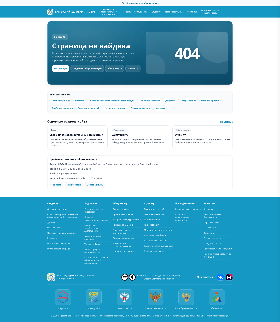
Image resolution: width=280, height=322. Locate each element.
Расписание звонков (115, 108)
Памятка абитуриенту (123, 238)
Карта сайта (209, 232)
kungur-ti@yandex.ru (67, 173)
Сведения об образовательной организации (111, 100)
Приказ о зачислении (123, 224)
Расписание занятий (88, 108)
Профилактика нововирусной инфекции (218, 255)
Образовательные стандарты (61, 232)
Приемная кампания (123, 214)
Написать (56, 184)
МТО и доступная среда (58, 248)
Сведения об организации (87, 68)
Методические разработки (188, 209)
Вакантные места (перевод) (92, 237)
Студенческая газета (154, 251)
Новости (127, 11)
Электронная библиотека (156, 235)
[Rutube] (229, 277)
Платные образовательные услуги (96, 218)
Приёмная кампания (62, 108)
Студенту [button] (156, 11)
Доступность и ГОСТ (213, 243)
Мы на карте (210, 227)
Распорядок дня (151, 224)
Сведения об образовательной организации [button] (108, 11)
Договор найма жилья (123, 251)
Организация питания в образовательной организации (96, 260)
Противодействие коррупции (218, 248)
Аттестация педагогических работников (182, 217)
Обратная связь (95, 184)
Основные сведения (150, 100)
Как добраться (74, 184)
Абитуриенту (114, 68)
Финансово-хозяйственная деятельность (91, 228)
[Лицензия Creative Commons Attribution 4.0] (128, 277)
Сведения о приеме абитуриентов (122, 231)
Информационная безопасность (210, 11)
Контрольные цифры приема (127, 219)
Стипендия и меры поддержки (93, 210)
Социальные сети (212, 238)
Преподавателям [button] (173, 11)
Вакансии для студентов (156, 240)
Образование (189, 100)
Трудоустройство (92, 244)
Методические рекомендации (158, 230)
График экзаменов (140, 108)
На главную (60, 68)
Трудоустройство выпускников (158, 245)
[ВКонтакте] (220, 277)
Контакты (192, 11)
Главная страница (61, 100)
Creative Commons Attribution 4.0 (159, 278)
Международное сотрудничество (92, 251)
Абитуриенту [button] (140, 11)
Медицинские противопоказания (122, 245)
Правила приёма (210, 100)
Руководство (53, 238)
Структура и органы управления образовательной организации (62, 215)
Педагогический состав (58, 243)
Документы (171, 100)
